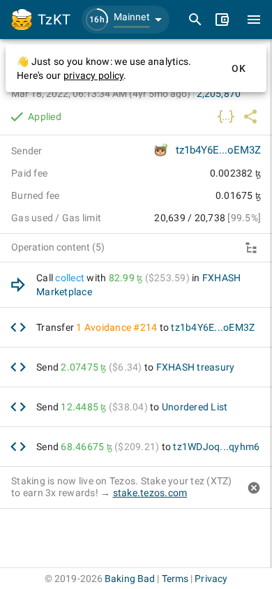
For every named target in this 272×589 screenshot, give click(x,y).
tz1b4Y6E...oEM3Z (218, 150)
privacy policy (93, 75)
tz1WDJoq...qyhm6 (216, 446)
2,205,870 (219, 93)
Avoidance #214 (121, 327)
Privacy (211, 578)
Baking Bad (130, 578)
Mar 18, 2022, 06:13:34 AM (100, 93)
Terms (175, 578)
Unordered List (195, 406)
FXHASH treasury (195, 367)
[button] (125, 19)
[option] (136, 285)
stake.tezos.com (150, 492)
